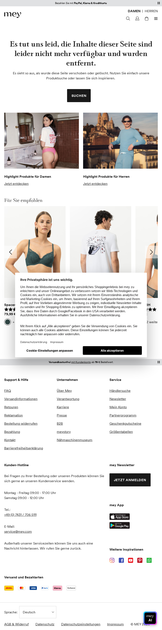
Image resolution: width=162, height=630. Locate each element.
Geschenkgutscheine (125, 423)
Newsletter (117, 399)
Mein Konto (118, 407)
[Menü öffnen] (155, 18)
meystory (64, 432)
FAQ (7, 390)
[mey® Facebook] (121, 560)
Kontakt (9, 440)
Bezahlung (12, 432)
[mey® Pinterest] (139, 560)
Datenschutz (44, 624)
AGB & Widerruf (16, 624)
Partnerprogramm (122, 415)
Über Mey (64, 390)
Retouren (11, 407)
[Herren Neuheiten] (120, 141)
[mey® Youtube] (130, 560)
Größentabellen (121, 432)
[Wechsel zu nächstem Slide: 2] (151, 252)
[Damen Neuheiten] (41, 141)
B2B (60, 423)
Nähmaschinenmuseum (74, 440)
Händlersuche (120, 390)
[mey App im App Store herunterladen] (119, 516)
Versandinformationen (21, 399)
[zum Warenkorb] (145, 18)
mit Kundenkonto (81, 362)
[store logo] (12, 15)
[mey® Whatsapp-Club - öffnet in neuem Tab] (149, 560)
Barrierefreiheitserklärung (23, 448)
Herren (151, 11)
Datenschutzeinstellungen (80, 624)
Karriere (63, 407)
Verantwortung (68, 399)
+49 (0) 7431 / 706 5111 (20, 515)
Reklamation (13, 415)
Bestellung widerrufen (21, 423)
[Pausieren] (158, 2)
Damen (134, 11)
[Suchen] (127, 18)
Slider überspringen (14, 200)
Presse (62, 415)
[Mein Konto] (136, 18)
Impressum (115, 624)
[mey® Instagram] (112, 560)
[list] (81, 267)
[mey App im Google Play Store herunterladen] (119, 525)
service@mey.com (18, 531)
